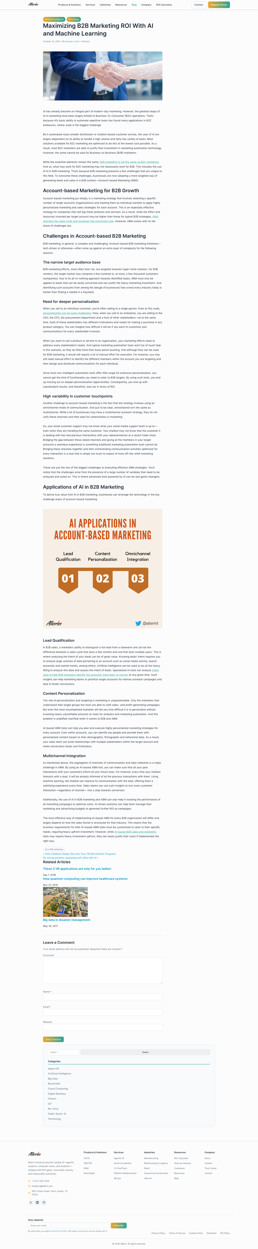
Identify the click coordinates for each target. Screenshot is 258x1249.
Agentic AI (119, 1158)
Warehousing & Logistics (156, 1163)
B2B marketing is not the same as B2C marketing (129, 162)
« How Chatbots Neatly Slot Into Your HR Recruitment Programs (79, 853)
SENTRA (88, 1163)
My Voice (53, 1108)
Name (47, 991)
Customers (179, 1168)
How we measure (182, 1163)
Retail (146, 1168)
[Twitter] (30, 1202)
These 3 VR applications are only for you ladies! (77, 869)
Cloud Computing (58, 1088)
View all (147, 1178)
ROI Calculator (164, 4)
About (207, 1158)
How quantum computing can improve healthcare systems (85, 879)
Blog (134, 4)
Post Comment (53, 1039)
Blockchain (54, 1083)
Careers (208, 1163)
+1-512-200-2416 (40, 1181)
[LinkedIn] (37, 1202)
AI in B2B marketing (54, 849)
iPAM (86, 1168)
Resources (121, 4)
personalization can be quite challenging (67, 313)
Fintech (52, 1098)
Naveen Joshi (72, 41)
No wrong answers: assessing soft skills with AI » (71, 857)
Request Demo (219, 4)
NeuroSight (89, 1173)
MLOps (117, 1178)
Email (47, 1006)
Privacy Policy (61, 1231)
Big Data (53, 1078)
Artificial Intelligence (54, 19)
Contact (198, 4)
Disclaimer (212, 1233)
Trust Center (211, 1168)
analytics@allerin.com (42, 1186)
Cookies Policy (196, 1233)
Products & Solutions (69, 4)
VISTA (87, 1158)
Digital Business (57, 1093)
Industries (105, 4)
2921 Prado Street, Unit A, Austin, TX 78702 (49, 1193)
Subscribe (119, 1225)
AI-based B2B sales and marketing (135, 831)
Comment (48, 955)
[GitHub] (44, 1202)
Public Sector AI (57, 1113)
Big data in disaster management (66, 920)
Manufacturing (151, 1158)
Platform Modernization (125, 1173)
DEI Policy (225, 1233)
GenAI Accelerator (123, 1163)
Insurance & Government (156, 1173)
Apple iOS (53, 1068)
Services (90, 4)
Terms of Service (177, 1233)
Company (146, 4)
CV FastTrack (120, 1168)
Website (47, 1021)
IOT (50, 1103)
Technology (73, 19)
